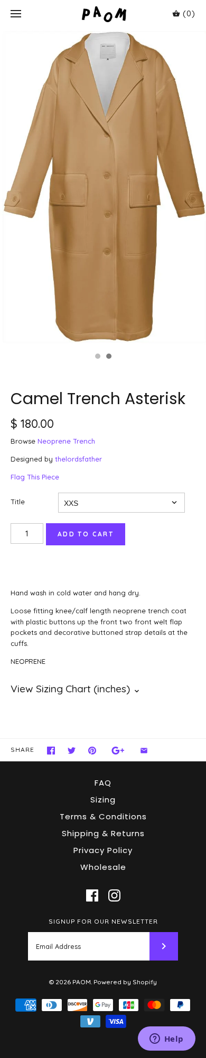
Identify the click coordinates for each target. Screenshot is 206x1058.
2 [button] (108, 357)
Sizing (103, 799)
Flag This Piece (35, 477)
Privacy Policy (103, 850)
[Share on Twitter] (72, 751)
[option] (103, 187)
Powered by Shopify (125, 982)
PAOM (81, 982)
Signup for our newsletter (103, 921)
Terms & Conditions (103, 816)
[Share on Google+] (118, 751)
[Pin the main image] (92, 751)
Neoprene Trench (66, 441)
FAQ (103, 782)
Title (18, 501)
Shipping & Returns (103, 833)
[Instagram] (114, 895)
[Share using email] (144, 751)
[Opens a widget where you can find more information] (166, 1039)
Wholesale (103, 867)
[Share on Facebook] (51, 751)
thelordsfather (78, 459)
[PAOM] (103, 14)
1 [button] (97, 357)
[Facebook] (92, 895)
